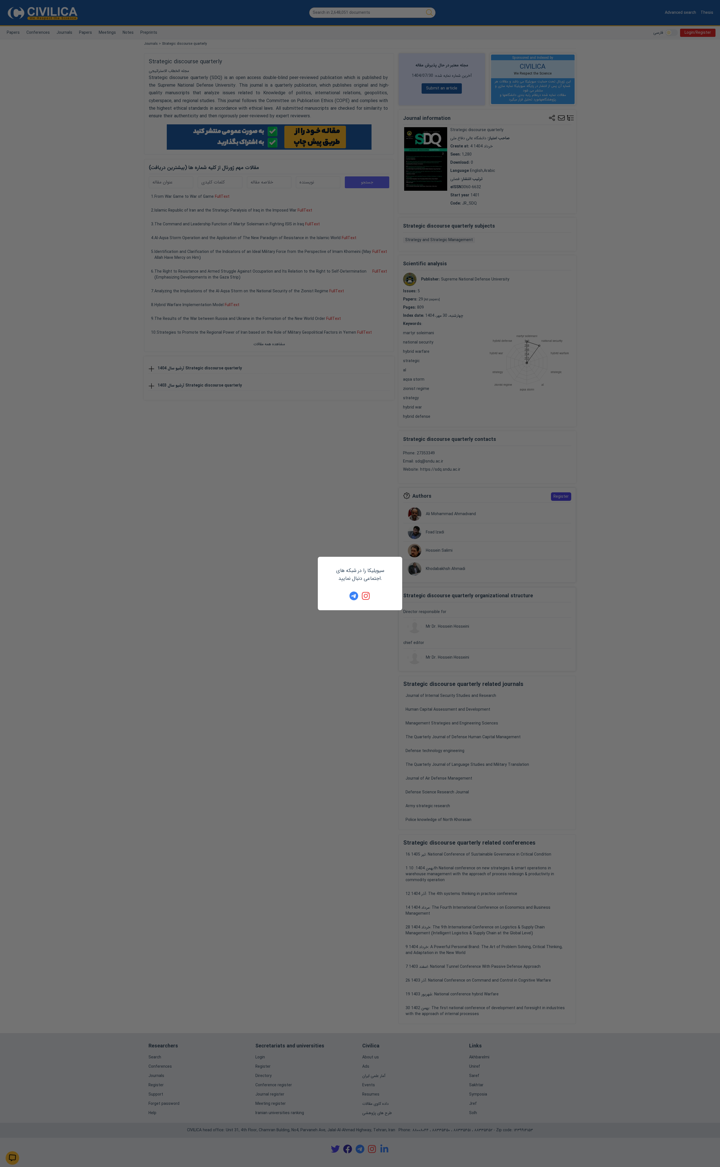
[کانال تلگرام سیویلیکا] (353, 595)
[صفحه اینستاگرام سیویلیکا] (366, 595)
